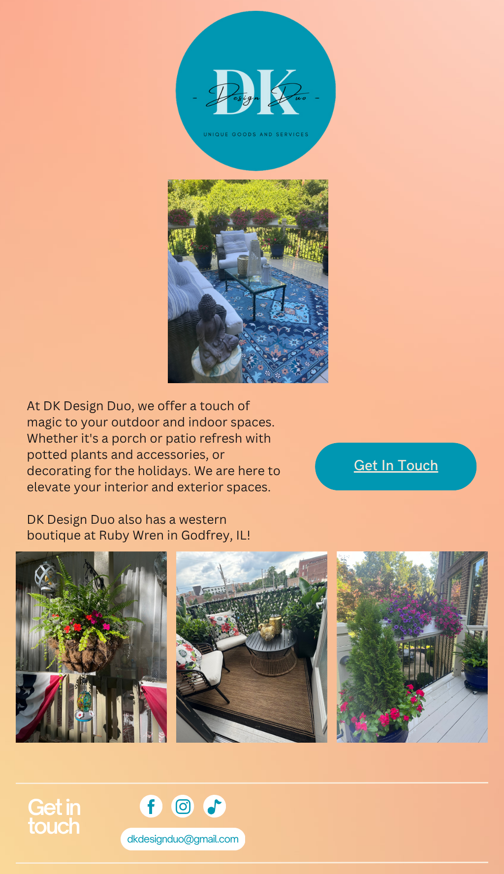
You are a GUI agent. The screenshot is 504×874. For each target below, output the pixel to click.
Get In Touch (396, 466)
